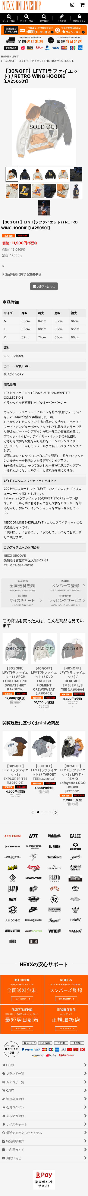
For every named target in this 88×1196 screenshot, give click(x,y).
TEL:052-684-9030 (18, 565)
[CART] (82, 4)
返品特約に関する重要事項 (23, 274)
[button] (44, 18)
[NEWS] (72, 4)
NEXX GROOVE (15, 555)
